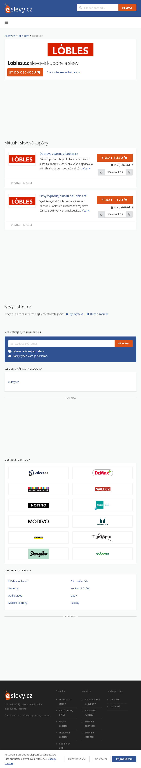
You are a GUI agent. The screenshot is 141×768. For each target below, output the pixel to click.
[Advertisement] (70, 108)
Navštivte (64, 72)
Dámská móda (79, 581)
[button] (22, 159)
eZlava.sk (115, 706)
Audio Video (15, 595)
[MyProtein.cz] (102, 521)
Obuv (73, 595)
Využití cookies (63, 723)
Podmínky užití (64, 745)
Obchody (24, 36)
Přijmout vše (124, 759)
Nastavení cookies (64, 734)
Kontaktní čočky (79, 588)
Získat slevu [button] (113, 158)
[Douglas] (38, 553)
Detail (28, 183)
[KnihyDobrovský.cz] (38, 489)
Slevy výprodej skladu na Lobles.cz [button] (62, 196)
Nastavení (101, 759)
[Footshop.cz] (102, 537)
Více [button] (85, 168)
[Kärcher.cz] (38, 537)
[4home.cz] (102, 505)
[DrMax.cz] (102, 473)
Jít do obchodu (23, 72)
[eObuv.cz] (102, 553)
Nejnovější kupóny (90, 712)
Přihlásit (123, 343)
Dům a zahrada (99, 314)
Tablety (74, 602)
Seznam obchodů (90, 723)
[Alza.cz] (38, 473)
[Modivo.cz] (38, 521)
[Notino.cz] (38, 505)
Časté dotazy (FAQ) (66, 712)
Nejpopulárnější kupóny (92, 701)
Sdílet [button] (17, 183)
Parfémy (13, 588)
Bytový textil (77, 314)
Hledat (127, 7)
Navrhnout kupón (65, 701)
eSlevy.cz (10, 36)
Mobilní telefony (17, 602)
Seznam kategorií (89, 734)
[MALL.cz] (102, 489)
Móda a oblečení (18, 581)
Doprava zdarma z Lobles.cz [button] (58, 154)
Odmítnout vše (77, 759)
